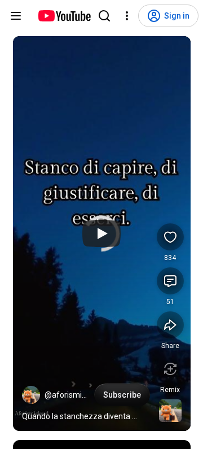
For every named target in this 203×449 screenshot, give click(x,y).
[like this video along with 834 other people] (170, 236)
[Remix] (170, 368)
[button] (31, 395)
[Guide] (16, 16)
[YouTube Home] (64, 16)
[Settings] (127, 16)
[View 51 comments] (170, 280)
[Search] (104, 16)
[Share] (170, 324)
